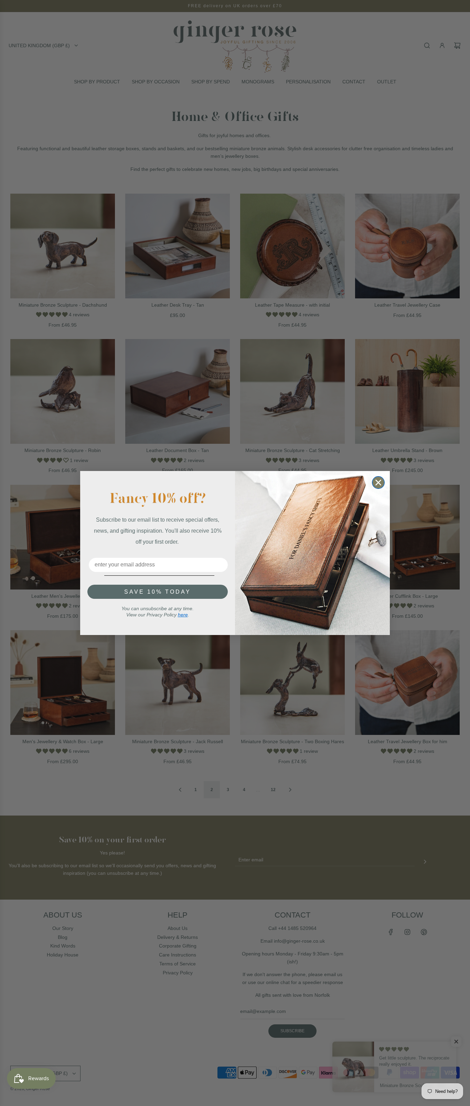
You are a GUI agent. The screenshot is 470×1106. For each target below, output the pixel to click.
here (183, 614)
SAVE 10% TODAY (157, 592)
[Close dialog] (378, 483)
